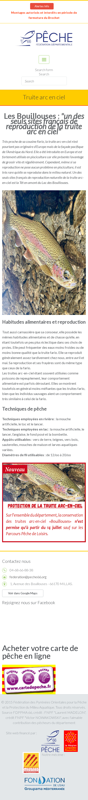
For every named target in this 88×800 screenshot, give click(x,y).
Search (44, 74)
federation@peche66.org (28, 577)
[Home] (44, 39)
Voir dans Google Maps (22, 593)
